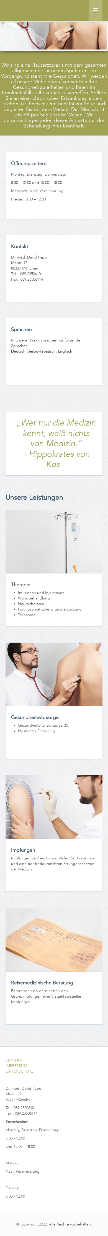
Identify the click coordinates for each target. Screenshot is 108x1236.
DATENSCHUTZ (20, 1071)
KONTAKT (15, 1060)
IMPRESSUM (16, 1065)
